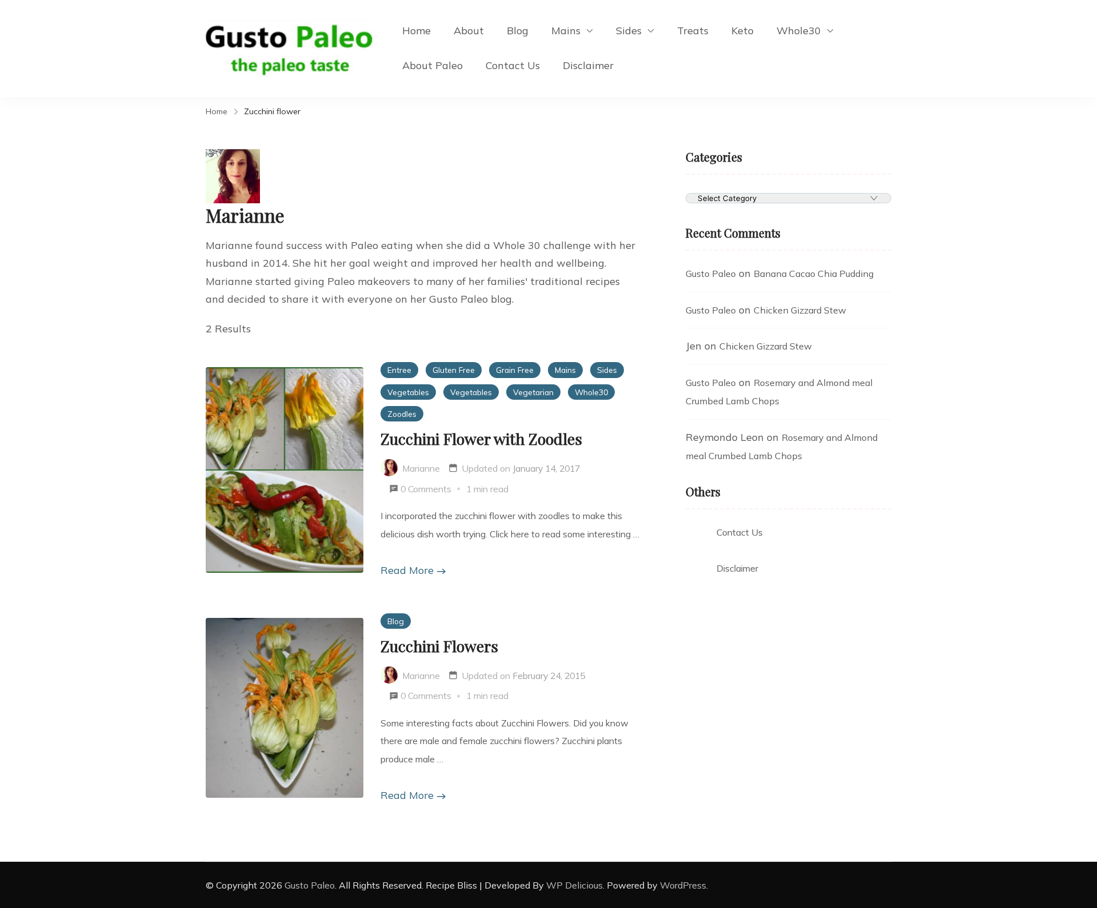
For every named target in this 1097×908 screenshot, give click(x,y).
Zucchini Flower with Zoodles (481, 438)
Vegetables (408, 392)
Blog (518, 30)
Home (416, 30)
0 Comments (426, 489)
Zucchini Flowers (439, 646)
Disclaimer (588, 65)
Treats (692, 30)
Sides (629, 30)
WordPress (683, 885)
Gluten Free (454, 370)
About (469, 30)
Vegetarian (533, 392)
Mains (565, 30)
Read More (407, 570)
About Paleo (432, 65)
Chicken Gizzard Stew (800, 310)
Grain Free (515, 370)
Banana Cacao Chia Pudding (814, 273)
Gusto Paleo (711, 273)
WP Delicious (574, 885)
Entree (399, 370)
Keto (742, 30)
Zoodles (402, 414)
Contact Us (513, 65)
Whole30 (798, 30)
